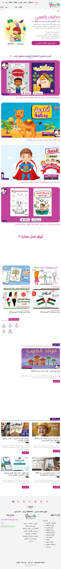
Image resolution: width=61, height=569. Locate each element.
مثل (3, 324)
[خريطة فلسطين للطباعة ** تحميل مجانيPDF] (16, 299)
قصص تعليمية (4, 221)
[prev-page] (58, 228)
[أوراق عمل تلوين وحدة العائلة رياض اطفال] (46, 275)
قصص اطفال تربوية (5, 94)
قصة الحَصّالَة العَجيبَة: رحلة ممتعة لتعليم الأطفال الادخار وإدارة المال (37, 97)
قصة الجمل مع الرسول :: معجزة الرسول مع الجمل (43, 140)
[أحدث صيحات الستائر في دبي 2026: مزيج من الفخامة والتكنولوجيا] (46, 464)
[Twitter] (23, 502)
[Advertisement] (30, 253)
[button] (58, 11)
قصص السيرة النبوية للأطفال (7, 136)
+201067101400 (9, 526)
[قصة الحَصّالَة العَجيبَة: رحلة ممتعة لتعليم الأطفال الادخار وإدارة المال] (30, 78)
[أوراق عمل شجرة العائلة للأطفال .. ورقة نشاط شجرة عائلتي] (16, 275)
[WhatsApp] (18, 502)
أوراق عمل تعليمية (55, 286)
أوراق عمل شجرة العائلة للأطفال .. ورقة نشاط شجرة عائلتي (17, 288)
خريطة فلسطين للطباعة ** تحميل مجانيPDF (19, 312)
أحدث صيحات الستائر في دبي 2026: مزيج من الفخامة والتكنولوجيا (47, 474)
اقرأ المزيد (56, 451)
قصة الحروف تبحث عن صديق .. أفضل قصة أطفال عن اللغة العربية (37, 224)
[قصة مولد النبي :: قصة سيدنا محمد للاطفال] (40, 358)
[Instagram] (41, 502)
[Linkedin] (35, 502)
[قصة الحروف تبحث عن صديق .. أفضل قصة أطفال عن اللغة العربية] (30, 204)
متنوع (58, 442)
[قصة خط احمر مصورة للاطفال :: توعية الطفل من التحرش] (30, 162)
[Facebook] (46, 502)
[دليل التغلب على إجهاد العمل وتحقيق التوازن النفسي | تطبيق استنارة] (15, 464)
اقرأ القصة (56, 381)
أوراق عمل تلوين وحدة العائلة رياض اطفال (50, 288)
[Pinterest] (29, 502)
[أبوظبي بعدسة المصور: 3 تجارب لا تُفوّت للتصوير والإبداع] (15, 429)
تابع (10, 324)
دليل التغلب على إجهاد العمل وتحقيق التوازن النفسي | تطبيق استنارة (16, 474)
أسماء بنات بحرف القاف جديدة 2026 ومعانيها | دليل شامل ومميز (47, 439)
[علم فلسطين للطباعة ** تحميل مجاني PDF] (46, 299)
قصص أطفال (24, 368)
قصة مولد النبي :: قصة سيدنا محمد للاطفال (45, 371)
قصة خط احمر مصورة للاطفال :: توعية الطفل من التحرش (40, 182)
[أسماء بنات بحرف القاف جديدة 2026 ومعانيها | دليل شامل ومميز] (46, 429)
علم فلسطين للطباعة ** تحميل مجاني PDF (50, 312)
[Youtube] (13, 502)
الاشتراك (10, 329)
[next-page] (56, 228)
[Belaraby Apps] (54, 4)
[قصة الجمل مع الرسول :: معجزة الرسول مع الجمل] (30, 120)
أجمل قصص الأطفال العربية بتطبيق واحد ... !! (30, 56)
